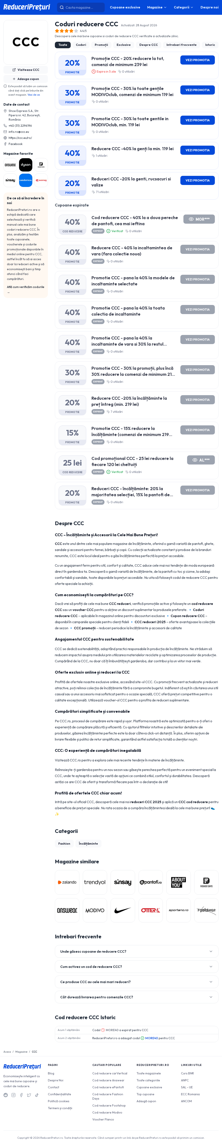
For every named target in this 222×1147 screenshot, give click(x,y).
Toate (62, 45)
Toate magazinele (149, 1073)
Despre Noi (55, 1080)
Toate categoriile (148, 1080)
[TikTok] (37, 1095)
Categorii (181, 7)
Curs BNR (187, 1073)
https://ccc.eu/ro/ (20, 138)
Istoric (210, 45)
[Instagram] (13, 1095)
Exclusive (124, 45)
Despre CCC (148, 45)
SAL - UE (187, 1087)
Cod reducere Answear (108, 1080)
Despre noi (210, 7)
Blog (51, 1073)
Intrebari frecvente (181, 45)
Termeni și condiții (60, 1108)
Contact (53, 1087)
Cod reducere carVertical (109, 1073)
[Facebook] (21, 1095)
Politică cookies (58, 1101)
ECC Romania (190, 1094)
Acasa (7, 1051)
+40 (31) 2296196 (20, 126)
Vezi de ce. (34, 94)
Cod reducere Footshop (109, 1105)
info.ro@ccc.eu (19, 132)
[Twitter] (29, 1095)
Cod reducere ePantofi (108, 1087)
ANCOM (186, 1101)
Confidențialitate (59, 1094)
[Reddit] (5, 1095)
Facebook (16, 144)
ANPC (185, 1080)
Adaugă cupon (146, 1101)
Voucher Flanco (103, 1119)
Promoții (101, 45)
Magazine (155, 7)
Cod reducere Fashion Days (107, 1096)
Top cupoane (145, 1094)
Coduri (81, 45)
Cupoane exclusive (125, 7)
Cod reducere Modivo (107, 1112)
